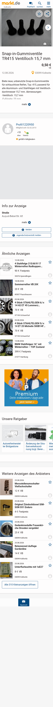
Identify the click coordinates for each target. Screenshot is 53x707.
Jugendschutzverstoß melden (28, 235)
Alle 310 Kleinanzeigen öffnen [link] (19, 584)
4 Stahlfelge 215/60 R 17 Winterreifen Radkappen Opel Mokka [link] (28, 265)
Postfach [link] (31, 7)
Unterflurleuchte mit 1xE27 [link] (29, 567)
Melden (29, 229)
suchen (40, 7)
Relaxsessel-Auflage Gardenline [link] (26, 547)
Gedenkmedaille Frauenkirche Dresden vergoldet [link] (29, 526)
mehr (24, 104)
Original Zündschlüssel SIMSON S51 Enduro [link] (30, 506)
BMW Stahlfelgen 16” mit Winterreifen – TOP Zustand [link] (29, 345)
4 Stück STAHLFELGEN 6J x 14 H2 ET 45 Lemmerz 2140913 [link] (29, 304)
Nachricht (23, 605)
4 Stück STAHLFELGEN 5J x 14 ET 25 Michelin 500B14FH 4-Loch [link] (30, 325)
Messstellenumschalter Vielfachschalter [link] (27, 485)
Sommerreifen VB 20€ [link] (26, 284)
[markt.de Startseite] (11, 3)
